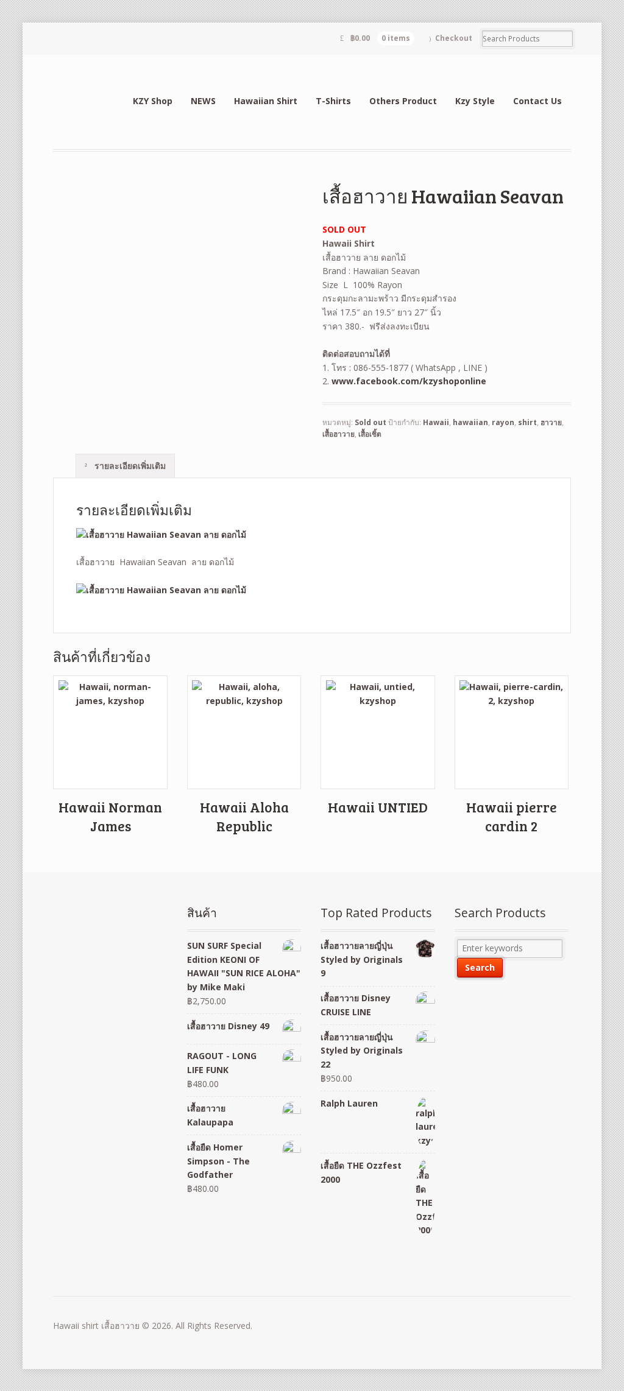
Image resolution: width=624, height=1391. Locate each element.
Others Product (403, 101)
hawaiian (470, 422)
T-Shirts (333, 101)
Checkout (453, 38)
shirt (527, 422)
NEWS (203, 101)
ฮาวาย (551, 422)
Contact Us (537, 101)
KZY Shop (152, 101)
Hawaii (436, 422)
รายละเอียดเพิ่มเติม (129, 465)
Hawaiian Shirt (265, 101)
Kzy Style (475, 101)
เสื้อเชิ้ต (369, 434)
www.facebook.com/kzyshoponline (409, 381)
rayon (503, 422)
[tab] (125, 465)
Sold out (370, 422)
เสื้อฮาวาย (338, 434)
